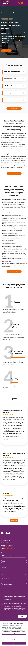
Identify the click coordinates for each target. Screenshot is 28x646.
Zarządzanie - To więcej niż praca (12, 71)
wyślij (21, 616)
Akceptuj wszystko (14, 643)
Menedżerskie (7, 12)
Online (10, 18)
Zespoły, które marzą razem (10, 78)
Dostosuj (14, 635)
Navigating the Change (9, 85)
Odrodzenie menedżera (9, 100)
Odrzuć (14, 639)
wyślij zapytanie (6, 50)
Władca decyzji (7, 92)
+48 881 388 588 (7, 546)
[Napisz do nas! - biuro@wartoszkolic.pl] (22, 3)
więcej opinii (14, 520)
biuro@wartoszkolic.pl (9, 548)
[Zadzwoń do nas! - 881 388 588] (19, 3)
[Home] (2, 13)
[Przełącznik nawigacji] (26, 3)
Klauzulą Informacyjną (19, 608)
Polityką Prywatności (9, 609)
